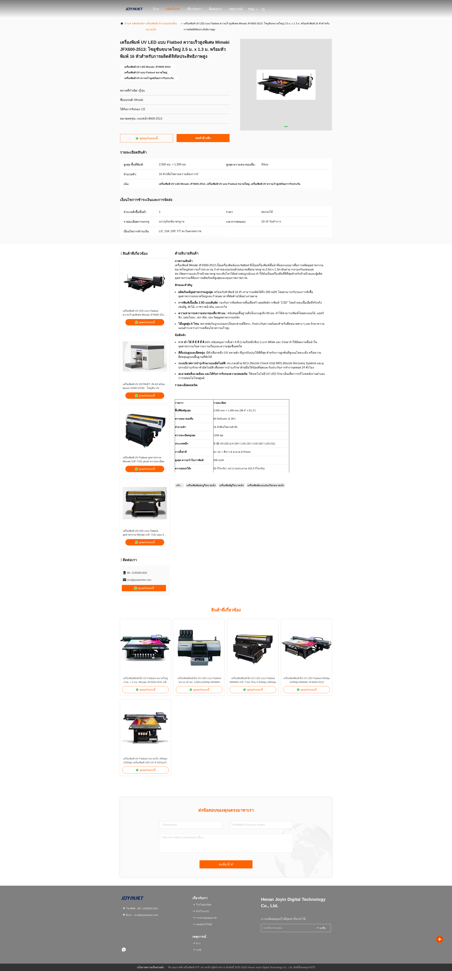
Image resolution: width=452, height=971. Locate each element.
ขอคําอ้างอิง (203, 137)
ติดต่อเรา (215, 9)
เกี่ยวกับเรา (194, 9)
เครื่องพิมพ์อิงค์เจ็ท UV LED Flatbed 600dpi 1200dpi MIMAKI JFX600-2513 (306, 680)
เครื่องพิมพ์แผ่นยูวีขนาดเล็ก (201, 485)
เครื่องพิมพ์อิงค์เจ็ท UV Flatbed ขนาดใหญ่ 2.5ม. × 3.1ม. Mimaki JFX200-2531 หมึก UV (145, 680)
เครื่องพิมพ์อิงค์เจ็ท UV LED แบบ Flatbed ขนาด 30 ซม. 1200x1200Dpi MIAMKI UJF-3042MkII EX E (199, 680)
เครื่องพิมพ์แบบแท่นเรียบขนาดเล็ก (265, 485)
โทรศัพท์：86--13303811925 (141, 908)
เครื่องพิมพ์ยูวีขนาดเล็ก (231, 485)
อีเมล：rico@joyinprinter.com (141, 915)
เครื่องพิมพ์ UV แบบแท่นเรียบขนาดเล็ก (161, 26)
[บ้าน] (134, 8)
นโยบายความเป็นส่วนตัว (150, 967)
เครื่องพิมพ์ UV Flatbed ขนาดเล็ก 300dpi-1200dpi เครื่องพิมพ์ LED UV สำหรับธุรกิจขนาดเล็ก (145, 760)
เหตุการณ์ (236, 9)
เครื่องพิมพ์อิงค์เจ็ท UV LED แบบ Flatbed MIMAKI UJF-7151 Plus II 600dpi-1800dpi (253, 680)
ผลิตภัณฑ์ (173, 9)
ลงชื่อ (322, 928)
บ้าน (156, 9)
